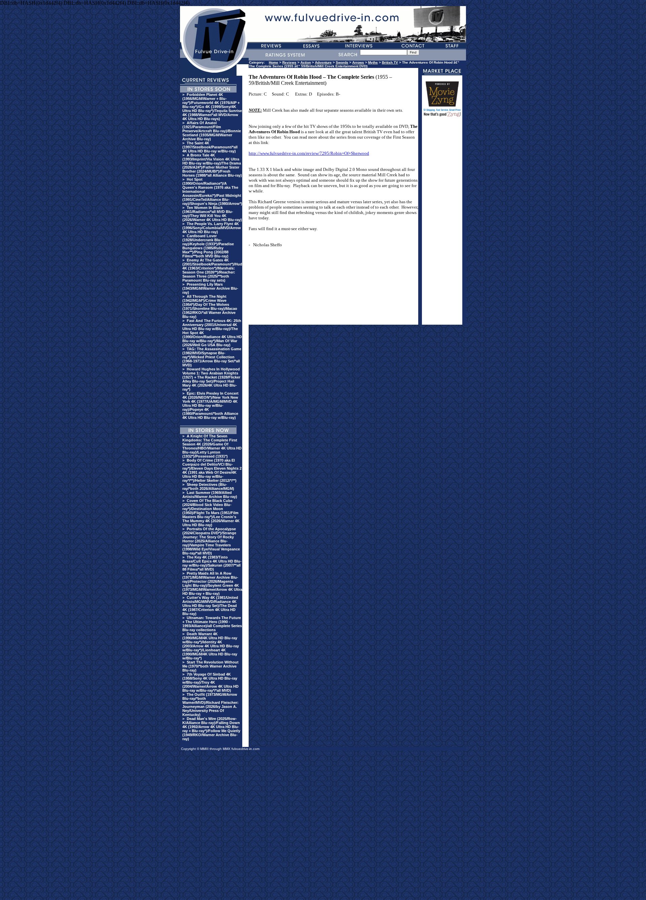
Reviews (289, 62)
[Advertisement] (442, 224)
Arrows (358, 62)
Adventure (323, 62)
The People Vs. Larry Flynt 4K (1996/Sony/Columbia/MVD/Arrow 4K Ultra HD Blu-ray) (211, 228)
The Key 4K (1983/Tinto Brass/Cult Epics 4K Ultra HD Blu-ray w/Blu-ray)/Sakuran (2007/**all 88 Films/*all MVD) (212, 563)
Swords (342, 62)
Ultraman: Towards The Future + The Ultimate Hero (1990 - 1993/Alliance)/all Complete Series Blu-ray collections (212, 624)
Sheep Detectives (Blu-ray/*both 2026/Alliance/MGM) (208, 486)
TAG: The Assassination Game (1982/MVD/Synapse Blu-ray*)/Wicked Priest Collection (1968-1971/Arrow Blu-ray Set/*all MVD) (211, 357)
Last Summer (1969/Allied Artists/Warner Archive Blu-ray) (209, 495)
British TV (390, 62)
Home (273, 62)
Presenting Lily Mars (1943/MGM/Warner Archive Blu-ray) (210, 288)
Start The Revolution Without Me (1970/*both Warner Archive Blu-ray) (210, 666)
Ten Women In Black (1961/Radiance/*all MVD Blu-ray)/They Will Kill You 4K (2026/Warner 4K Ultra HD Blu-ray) (212, 214)
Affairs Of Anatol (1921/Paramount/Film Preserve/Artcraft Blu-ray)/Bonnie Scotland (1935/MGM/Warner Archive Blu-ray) (211, 131)
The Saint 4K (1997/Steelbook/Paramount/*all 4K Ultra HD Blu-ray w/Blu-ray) (210, 147)
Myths (373, 62)
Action (305, 62)
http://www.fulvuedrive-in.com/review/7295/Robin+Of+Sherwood (309, 153)
